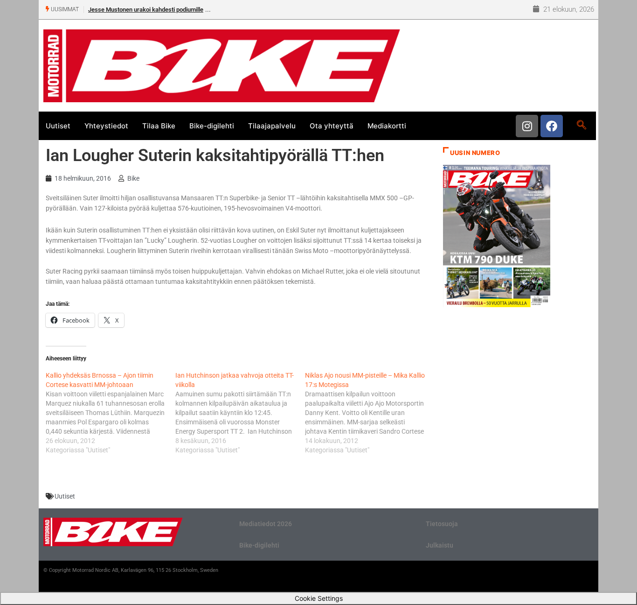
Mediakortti (386, 125)
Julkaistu (439, 545)
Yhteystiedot (106, 125)
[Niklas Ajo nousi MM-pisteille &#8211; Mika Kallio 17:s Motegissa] (370, 413)
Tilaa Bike (158, 125)
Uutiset (58, 125)
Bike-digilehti (211, 125)
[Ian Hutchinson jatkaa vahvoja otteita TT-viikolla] (240, 413)
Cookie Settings (319, 598)
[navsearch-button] (581, 126)
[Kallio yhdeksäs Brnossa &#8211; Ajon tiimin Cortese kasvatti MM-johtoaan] (110, 413)
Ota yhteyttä (331, 125)
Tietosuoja (442, 524)
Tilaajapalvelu (272, 125)
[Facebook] (551, 126)
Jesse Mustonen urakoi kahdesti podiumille (145, 9)
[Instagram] (527, 126)
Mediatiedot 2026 (265, 524)
